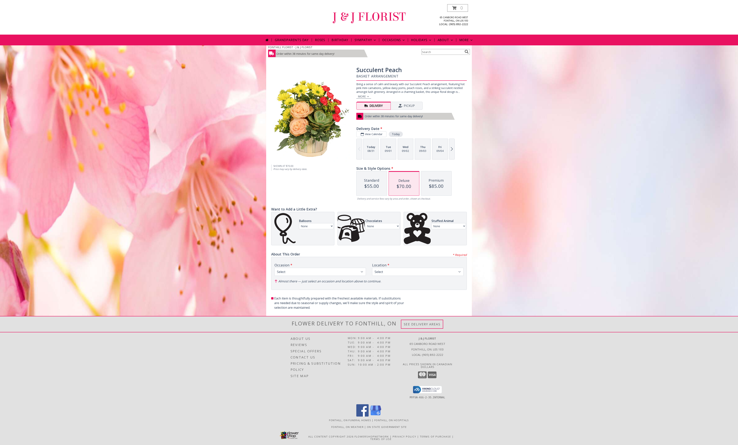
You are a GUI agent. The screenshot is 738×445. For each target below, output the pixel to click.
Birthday (340, 40)
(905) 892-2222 (458, 24)
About (443, 40)
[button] (457, 8)
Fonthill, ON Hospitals (391, 420)
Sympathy (363, 40)
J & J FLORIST (369, 17)
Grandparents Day (292, 40)
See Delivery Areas (422, 324)
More (464, 40)
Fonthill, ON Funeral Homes (350, 420)
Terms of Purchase (435, 436)
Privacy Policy (404, 436)
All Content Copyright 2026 (331, 436)
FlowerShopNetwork (372, 436)
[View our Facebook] (362, 415)
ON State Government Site (387, 427)
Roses (320, 40)
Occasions (391, 40)
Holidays (419, 40)
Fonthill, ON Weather (347, 427)
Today (396, 134)
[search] (467, 52)
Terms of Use (381, 439)
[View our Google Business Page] (375, 415)
